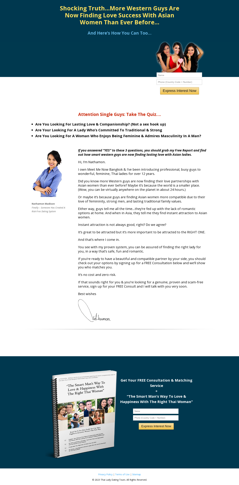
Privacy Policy (105, 474)
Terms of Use (122, 474)
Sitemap (136, 474)
